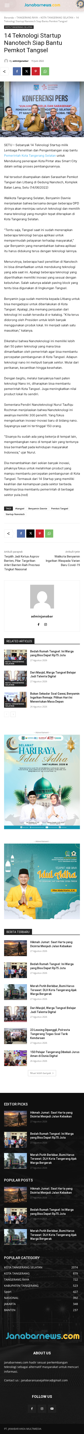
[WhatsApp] (45, 71)
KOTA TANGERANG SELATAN (57, 17)
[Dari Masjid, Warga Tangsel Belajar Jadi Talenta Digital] (15, 679)
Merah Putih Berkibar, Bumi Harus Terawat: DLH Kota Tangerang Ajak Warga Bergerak (53, 990)
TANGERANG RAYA (27, 17)
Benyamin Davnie (37, 508)
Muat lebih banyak (40, 1073)
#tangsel (19, 508)
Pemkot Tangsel (59, 508)
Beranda (9, 17)
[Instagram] (45, 623)
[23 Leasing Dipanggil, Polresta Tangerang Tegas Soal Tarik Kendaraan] (15, 1036)
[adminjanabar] (6, 61)
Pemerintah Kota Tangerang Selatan (30, 155)
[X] (26, 71)
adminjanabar (21, 60)
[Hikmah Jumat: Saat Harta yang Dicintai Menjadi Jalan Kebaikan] (15, 948)
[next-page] (13, 714)
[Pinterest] (36, 71)
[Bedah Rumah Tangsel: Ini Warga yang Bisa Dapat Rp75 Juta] (15, 657)
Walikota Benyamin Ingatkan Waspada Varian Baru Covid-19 (63, 561)
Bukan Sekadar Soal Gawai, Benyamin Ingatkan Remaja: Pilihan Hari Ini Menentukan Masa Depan (55, 697)
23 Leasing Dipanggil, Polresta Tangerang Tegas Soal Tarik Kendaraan (50, 1033)
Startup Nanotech (15, 514)
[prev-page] (6, 714)
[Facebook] (17, 71)
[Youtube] (52, 1409)
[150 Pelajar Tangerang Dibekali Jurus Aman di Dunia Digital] (15, 1058)
